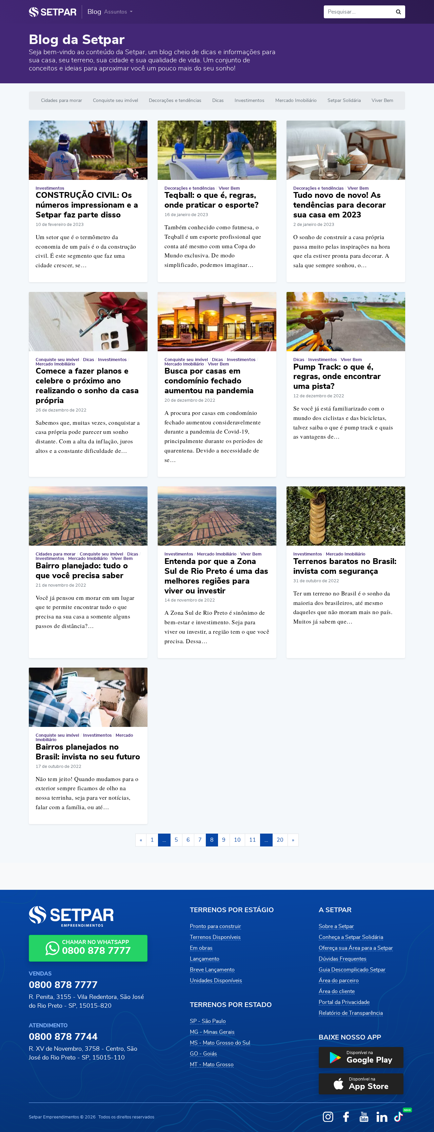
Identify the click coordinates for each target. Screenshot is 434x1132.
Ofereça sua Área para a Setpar (356, 948)
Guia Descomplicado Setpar (352, 969)
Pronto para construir (215, 926)
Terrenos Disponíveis (215, 937)
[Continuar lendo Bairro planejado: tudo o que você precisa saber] (88, 516)
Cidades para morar (61, 100)
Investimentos (249, 100)
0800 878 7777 (63, 985)
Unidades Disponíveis (216, 980)
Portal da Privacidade (344, 1002)
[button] (361, 1057)
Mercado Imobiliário (296, 100)
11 (252, 840)
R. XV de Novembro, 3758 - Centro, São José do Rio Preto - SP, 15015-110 (83, 1053)
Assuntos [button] (116, 12)
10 (237, 840)
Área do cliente (337, 991)
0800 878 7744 (63, 1037)
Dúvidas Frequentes (343, 959)
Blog (94, 11)
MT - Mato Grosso (212, 1064)
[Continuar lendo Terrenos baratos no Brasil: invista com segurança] (346, 516)
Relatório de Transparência (351, 1013)
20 (280, 840)
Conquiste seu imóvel (115, 100)
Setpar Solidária (344, 100)
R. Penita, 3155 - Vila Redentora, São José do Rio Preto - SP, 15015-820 (86, 1001)
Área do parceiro (339, 980)
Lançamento (204, 959)
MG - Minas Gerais (212, 1032)
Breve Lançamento (212, 969)
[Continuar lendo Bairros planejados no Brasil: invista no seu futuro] (88, 697)
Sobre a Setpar (336, 926)
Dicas (218, 100)
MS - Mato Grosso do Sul (220, 1043)
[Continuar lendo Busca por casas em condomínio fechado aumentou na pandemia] (217, 321)
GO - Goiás (203, 1053)
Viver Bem (382, 100)
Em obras (201, 948)
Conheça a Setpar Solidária (351, 937)
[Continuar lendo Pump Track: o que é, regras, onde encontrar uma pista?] (346, 321)
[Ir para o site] (52, 12)
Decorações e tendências (175, 100)
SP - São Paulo (208, 1021)
